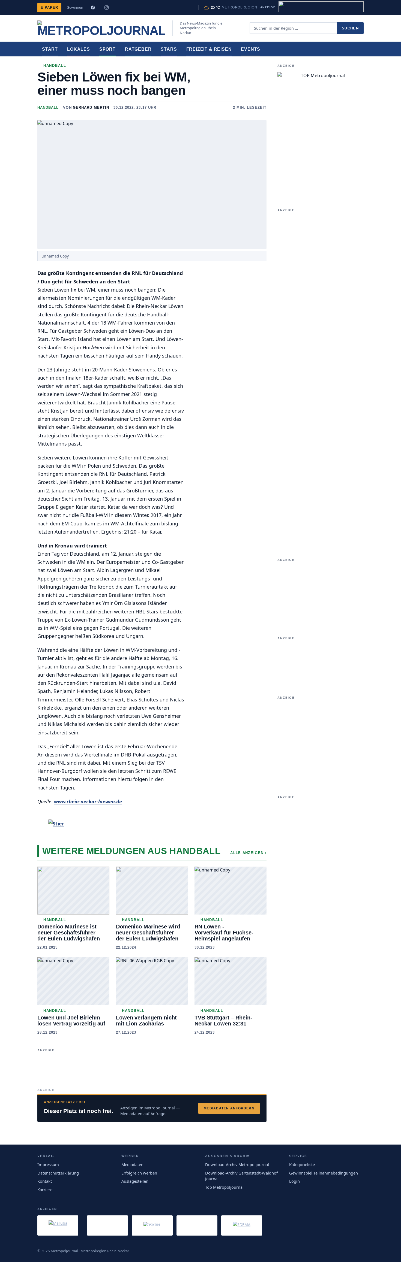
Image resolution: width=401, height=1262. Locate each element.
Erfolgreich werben (139, 1173)
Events (250, 49)
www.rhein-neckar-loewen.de (88, 801)
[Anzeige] (321, 6)
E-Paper (49, 7)
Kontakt (44, 1181)
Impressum (48, 1164)
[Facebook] (93, 7)
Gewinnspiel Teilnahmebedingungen (323, 1173)
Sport (107, 49)
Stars (169, 49)
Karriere (44, 1189)
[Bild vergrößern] (127, 824)
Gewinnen (75, 7)
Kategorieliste (302, 1164)
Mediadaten (132, 1164)
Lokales (78, 49)
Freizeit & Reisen (209, 49)
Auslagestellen (134, 1181)
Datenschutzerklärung (58, 1173)
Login (294, 1181)
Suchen (350, 28)
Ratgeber (138, 49)
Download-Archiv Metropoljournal (237, 1164)
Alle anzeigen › (248, 853)
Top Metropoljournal (224, 1187)
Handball (48, 107)
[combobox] (293, 28)
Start (50, 49)
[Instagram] (106, 7)
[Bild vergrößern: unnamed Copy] (152, 184)
